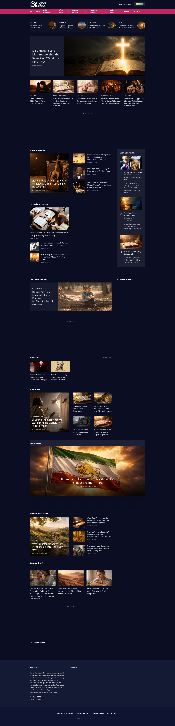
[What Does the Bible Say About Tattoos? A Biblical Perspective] (99, 578)
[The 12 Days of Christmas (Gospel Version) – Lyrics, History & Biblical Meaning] (79, 187)
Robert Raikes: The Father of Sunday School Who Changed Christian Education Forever (38, 377)
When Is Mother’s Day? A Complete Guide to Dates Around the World (87, 101)
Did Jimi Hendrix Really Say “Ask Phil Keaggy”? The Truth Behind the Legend (48, 183)
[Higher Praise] (38, 4)
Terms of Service (98, 714)
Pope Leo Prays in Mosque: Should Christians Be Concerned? (131, 216)
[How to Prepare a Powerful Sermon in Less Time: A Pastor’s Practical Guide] (34, 257)
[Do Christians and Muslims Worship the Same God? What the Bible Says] (104, 56)
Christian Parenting (38, 288)
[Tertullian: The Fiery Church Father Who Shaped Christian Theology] (60, 366)
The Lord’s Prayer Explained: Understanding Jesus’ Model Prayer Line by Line (98, 548)
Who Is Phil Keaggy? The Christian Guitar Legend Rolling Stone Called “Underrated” (134, 102)
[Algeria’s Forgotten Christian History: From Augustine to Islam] (82, 25)
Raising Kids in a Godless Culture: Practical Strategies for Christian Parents (43, 296)
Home (38, 11)
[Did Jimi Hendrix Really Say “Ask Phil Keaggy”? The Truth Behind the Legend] (49, 173)
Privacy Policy (82, 714)
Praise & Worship (75, 11)
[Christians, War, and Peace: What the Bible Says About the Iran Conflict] (141, 25)
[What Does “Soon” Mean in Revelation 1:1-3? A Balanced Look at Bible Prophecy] (79, 522)
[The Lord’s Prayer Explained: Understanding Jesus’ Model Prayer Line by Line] (79, 550)
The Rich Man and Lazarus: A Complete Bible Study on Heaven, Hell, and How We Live (99, 534)
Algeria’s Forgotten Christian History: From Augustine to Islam (67, 27)
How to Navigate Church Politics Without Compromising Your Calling (49, 234)
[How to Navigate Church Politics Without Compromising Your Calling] (49, 218)
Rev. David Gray (38, 65)
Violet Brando (34, 553)
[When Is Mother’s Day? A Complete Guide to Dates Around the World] (87, 86)
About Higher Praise (125, 4)
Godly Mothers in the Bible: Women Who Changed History (38, 101)
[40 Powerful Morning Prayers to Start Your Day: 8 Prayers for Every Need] (103, 421)
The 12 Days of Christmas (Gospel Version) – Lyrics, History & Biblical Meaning (99, 185)
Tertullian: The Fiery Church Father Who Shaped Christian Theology (59, 377)
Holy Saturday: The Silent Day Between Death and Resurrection (80, 432)
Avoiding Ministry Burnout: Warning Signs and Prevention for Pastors (54, 244)
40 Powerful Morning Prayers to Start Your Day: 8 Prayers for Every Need (102, 432)
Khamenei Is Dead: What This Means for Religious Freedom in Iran (87, 481)
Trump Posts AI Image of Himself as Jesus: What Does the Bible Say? (133, 176)
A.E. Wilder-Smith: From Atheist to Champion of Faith (36, 27)
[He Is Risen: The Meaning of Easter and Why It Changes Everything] (103, 398)
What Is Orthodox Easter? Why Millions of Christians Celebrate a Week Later (111, 101)
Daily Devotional (47, 11)
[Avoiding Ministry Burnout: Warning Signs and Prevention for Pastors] (34, 246)
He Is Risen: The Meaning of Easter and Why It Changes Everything (102, 408)
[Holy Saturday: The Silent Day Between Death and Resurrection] (82, 421)
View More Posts (107, 357)
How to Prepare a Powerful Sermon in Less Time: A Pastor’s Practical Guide (54, 256)
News (120, 22)
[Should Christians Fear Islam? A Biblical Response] (111, 25)
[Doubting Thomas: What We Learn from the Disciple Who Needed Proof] (49, 412)
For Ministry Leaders (94, 11)
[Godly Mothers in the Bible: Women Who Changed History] (40, 86)
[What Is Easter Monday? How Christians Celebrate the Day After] (49, 536)
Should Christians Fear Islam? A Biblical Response (97, 27)
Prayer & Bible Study (38, 47)
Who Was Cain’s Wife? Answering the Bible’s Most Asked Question (69, 591)
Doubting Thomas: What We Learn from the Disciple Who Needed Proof (47, 422)
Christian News (113, 11)
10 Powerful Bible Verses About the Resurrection (80, 408)
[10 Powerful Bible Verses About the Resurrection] (82, 398)
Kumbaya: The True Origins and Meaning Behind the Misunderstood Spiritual (99, 157)
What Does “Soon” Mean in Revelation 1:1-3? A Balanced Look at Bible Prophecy (98, 520)
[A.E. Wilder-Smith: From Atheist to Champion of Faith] (52, 25)
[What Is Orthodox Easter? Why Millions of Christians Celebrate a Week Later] (111, 86)
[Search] (144, 11)
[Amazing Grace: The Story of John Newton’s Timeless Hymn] (79, 173)
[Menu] (31, 11)
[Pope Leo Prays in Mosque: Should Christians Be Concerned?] (131, 203)
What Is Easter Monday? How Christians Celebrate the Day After (47, 546)
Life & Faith (61, 11)
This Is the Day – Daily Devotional (132, 252)
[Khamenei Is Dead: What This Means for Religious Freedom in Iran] (87, 471)
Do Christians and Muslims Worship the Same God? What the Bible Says (45, 56)
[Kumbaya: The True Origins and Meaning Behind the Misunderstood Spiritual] (79, 159)
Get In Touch (112, 714)
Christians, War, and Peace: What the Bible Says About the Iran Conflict (126, 27)
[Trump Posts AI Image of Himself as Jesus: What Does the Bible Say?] (131, 163)
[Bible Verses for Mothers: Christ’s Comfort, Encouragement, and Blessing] (63, 86)
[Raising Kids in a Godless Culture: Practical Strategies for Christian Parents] (85, 296)
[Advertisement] (87, 129)
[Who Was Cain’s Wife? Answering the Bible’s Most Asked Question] (71, 578)
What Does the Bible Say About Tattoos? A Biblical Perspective (97, 591)
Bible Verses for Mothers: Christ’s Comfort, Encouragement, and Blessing (63, 102)
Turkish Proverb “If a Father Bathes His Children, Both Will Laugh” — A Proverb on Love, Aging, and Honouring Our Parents (42, 593)
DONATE (137, 11)
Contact (127, 11)
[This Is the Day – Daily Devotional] (131, 242)
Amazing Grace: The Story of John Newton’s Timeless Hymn (98, 170)
